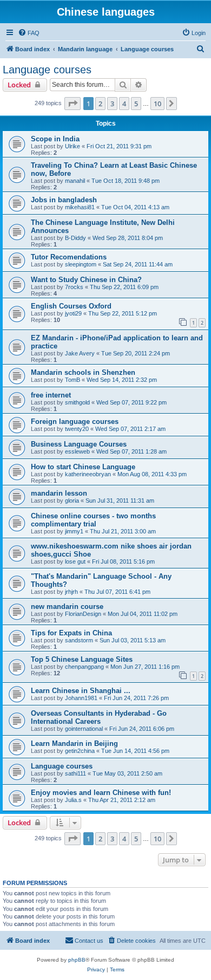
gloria (72, 500)
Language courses (47, 70)
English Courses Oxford (71, 306)
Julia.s (73, 800)
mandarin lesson (59, 493)
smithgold (77, 402)
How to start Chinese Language (83, 467)
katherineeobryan (88, 474)
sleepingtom (80, 264)
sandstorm (79, 640)
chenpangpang (84, 666)
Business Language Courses (79, 444)
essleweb (77, 451)
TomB (72, 379)
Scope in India (55, 139)
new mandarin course (67, 606)
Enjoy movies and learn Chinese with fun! (101, 793)
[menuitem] (28, 32)
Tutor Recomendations (69, 257)
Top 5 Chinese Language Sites (82, 659)
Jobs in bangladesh (64, 200)
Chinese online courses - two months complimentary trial (93, 520)
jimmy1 (74, 531)
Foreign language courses (74, 421)
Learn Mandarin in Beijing (74, 743)
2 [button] (100, 103)
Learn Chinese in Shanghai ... (80, 691)
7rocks (74, 287)
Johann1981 (81, 698)
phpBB (76, 960)
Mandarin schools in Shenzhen (83, 372)
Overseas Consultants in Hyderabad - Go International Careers (99, 717)
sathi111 (75, 773)
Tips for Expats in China (71, 633)
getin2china (80, 751)
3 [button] (112, 103)
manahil (75, 180)
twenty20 (77, 429)
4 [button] (124, 103)
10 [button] (157, 103)
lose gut (75, 561)
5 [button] (136, 103)
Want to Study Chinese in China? (86, 280)
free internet (51, 395)
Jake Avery (80, 353)
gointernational (84, 728)
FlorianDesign (83, 614)
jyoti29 (73, 313)
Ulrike (72, 146)
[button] (72, 103)
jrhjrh (71, 591)
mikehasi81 (80, 207)
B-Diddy (75, 238)
